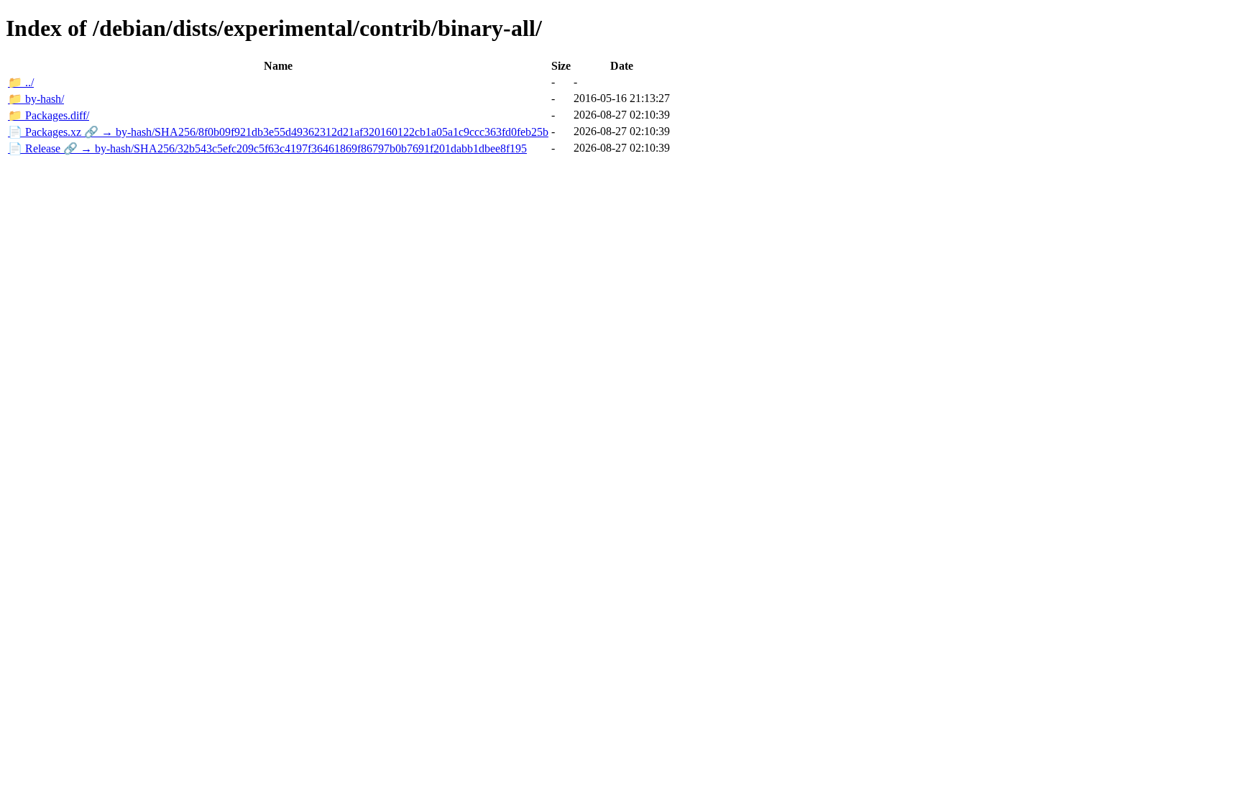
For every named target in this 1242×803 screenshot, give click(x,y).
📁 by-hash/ (36, 99)
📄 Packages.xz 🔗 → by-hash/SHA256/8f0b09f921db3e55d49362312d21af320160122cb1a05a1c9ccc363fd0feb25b (278, 132)
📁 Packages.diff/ (48, 115)
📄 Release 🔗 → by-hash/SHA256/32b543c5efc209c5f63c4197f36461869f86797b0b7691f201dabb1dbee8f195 (267, 148)
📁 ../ (21, 82)
